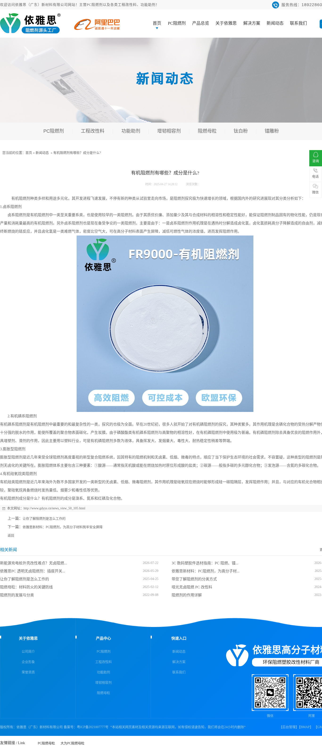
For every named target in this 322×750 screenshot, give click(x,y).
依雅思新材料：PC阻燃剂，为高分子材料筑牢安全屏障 (63, 527)
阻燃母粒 (103, 693)
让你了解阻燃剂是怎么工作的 (44, 518)
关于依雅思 (226, 23)
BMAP (305, 727)
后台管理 (289, 727)
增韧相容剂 (103, 682)
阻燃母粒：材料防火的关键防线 (26, 587)
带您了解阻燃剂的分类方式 (194, 579)
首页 (157, 23)
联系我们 (298, 23)
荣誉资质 (28, 672)
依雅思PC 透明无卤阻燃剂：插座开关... (32, 571)
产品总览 (200, 23)
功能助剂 (103, 672)
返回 (11, 535)
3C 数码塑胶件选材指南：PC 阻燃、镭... (205, 563)
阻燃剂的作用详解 (187, 595)
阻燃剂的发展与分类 (17, 595)
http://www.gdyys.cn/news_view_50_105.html (54, 508)
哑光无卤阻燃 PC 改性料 (192, 587)
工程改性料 (103, 662)
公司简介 (28, 651)
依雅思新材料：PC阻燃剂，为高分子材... (205, 571)
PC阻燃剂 (177, 23)
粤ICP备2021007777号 (92, 727)
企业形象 (28, 662)
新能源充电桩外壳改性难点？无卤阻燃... (33, 563)
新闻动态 (275, 23)
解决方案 (251, 23)
